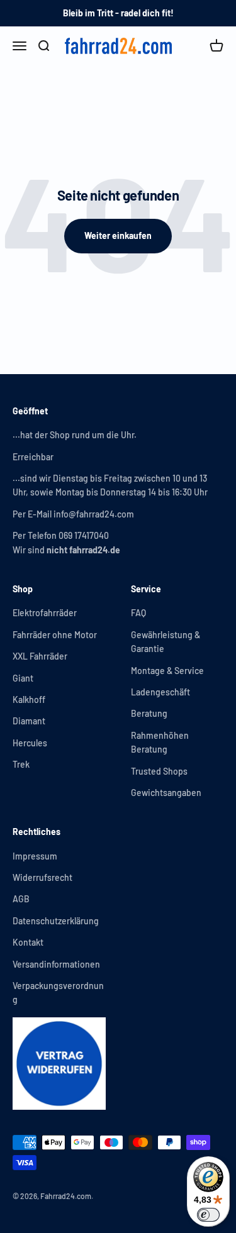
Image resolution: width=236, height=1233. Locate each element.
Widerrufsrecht (42, 877)
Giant (23, 678)
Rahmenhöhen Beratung (160, 742)
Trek (21, 764)
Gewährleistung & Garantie (165, 641)
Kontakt (28, 942)
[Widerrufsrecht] (59, 1063)
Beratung (149, 713)
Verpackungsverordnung (58, 992)
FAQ (138, 612)
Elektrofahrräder (45, 612)
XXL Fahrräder (40, 656)
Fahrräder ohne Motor (55, 634)
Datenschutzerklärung (56, 920)
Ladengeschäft (160, 692)
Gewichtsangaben (166, 792)
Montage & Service (167, 670)
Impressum (35, 856)
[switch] (208, 1215)
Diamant (29, 721)
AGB (21, 898)
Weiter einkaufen (118, 235)
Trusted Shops (159, 771)
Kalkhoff (29, 699)
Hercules (30, 743)
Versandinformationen (56, 964)
